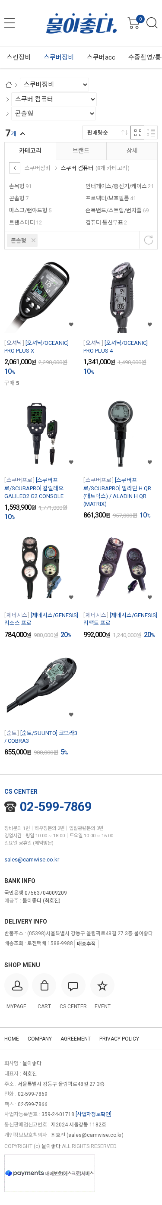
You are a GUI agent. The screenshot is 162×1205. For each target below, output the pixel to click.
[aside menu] (9, 23)
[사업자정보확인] (93, 1114)
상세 (132, 150)
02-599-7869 (56, 806)
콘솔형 (18, 240)
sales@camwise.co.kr (31, 859)
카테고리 (30, 150)
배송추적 (86, 944)
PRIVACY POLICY (119, 1039)
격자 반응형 (137, 132)
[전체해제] (148, 240)
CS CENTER (21, 791)
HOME (11, 1039)
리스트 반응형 (151, 132)
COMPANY (40, 1039)
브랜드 (81, 150)
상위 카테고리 (14, 167)
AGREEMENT (75, 1039)
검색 (152, 22)
